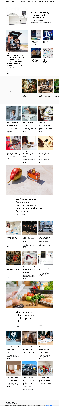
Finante (23, 309)
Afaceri (8, 53)
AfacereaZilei (11, 1)
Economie (20, 309)
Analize (17, 309)
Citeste (47, 405)
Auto (10, 53)
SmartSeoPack (15, 403)
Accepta (51, 405)
